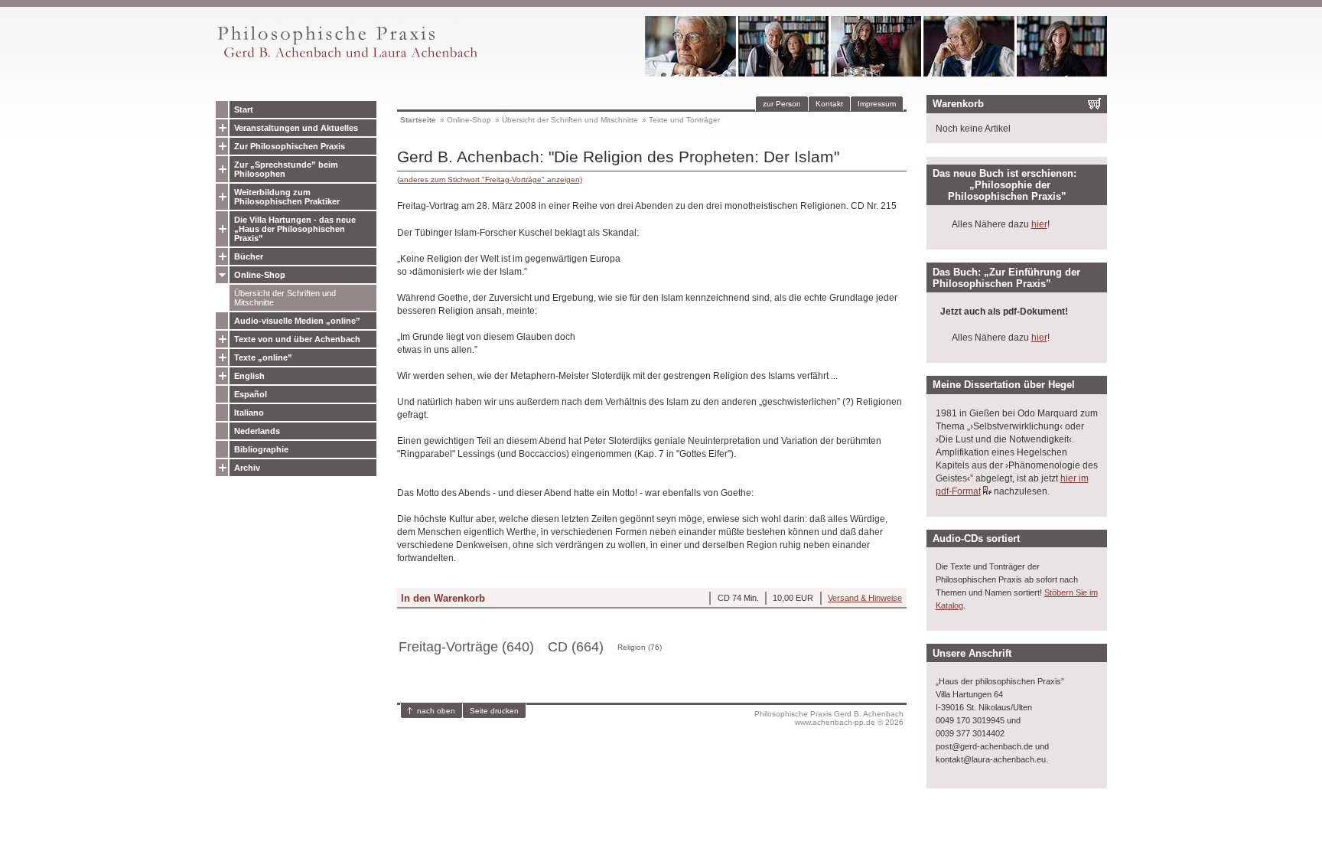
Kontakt (829, 104)
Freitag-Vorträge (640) (466, 646)
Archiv (247, 467)
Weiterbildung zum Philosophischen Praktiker (287, 197)
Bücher (248, 256)
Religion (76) (639, 647)
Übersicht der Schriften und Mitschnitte (285, 298)
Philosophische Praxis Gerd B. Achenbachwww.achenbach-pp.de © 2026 (829, 718)
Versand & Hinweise (865, 597)
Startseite (418, 120)
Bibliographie (261, 449)
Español (250, 394)
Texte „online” (263, 357)
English (249, 375)
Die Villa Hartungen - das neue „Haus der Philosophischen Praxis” (295, 229)
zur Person (782, 104)
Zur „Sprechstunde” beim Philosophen (286, 169)
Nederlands (257, 431)
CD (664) (576, 646)
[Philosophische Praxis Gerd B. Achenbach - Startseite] (346, 58)
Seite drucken (494, 711)
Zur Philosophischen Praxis (289, 146)
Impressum (877, 104)
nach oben (436, 711)
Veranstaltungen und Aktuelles (296, 127)
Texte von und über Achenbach (297, 339)
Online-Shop (259, 274)
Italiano (249, 412)
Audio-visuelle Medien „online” (297, 320)
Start (243, 109)
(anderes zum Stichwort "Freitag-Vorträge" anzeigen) (489, 179)
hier (1039, 224)
